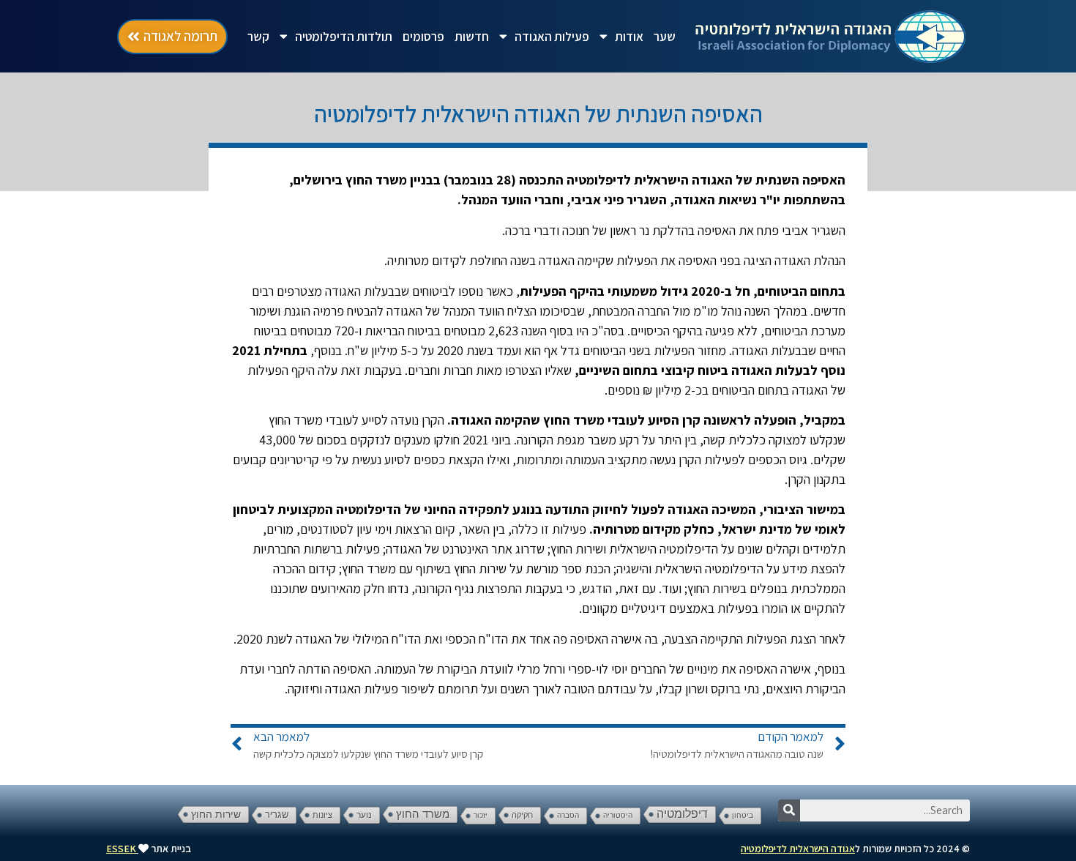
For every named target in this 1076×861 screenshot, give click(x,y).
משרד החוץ (422, 814)
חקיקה (522, 814)
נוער (364, 815)
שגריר (276, 814)
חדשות (472, 37)
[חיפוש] (789, 810)
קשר (258, 37)
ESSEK (121, 848)
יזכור (480, 815)
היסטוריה (617, 815)
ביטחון (742, 815)
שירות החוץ (216, 814)
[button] (172, 36)
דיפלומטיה (682, 814)
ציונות (322, 814)
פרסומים (423, 37)
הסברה (568, 815)
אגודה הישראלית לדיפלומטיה (798, 848)
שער (665, 37)
